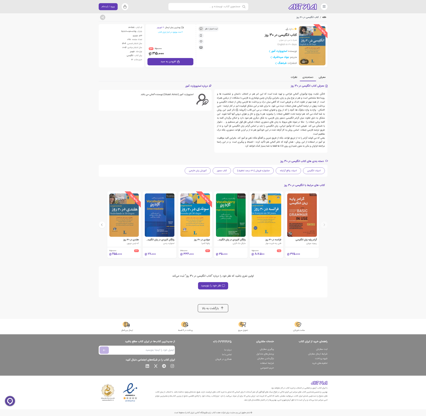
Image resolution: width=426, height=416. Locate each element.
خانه (324, 17)
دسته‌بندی (308, 77)
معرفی (322, 77)
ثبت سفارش (321, 349)
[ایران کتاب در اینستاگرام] (172, 366)
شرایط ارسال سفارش (317, 354)
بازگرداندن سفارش (265, 359)
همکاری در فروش (223, 359)
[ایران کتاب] (302, 7)
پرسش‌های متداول (265, 354)
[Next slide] (102, 224)
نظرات (294, 77)
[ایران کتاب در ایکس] (155, 366)
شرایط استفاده (267, 363)
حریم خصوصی (267, 368)
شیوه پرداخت (321, 359)
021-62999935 (222, 341)
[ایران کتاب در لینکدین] (147, 366)
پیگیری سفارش (267, 349)
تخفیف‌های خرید (319, 363)
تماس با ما (227, 355)
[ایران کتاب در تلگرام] (164, 366)
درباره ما (228, 350)
